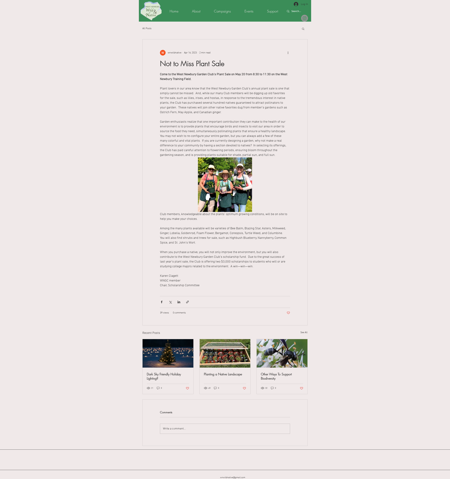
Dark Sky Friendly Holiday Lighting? (164, 376)
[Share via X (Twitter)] (170, 302)
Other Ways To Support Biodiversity (276, 376)
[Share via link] (187, 302)
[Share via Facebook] (161, 302)
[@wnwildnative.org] (304, 18)
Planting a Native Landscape (223, 374)
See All (304, 332)
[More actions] (288, 53)
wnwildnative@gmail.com (232, 477)
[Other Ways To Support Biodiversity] (282, 353)
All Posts (147, 28)
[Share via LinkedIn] (179, 302)
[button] (303, 28)
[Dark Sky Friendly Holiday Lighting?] (168, 353)
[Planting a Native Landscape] (225, 353)
